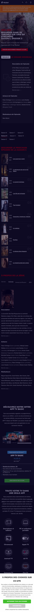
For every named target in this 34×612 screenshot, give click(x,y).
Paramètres (17, 606)
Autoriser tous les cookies (17, 601)
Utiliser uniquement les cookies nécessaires (17, 609)
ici (27, 596)
